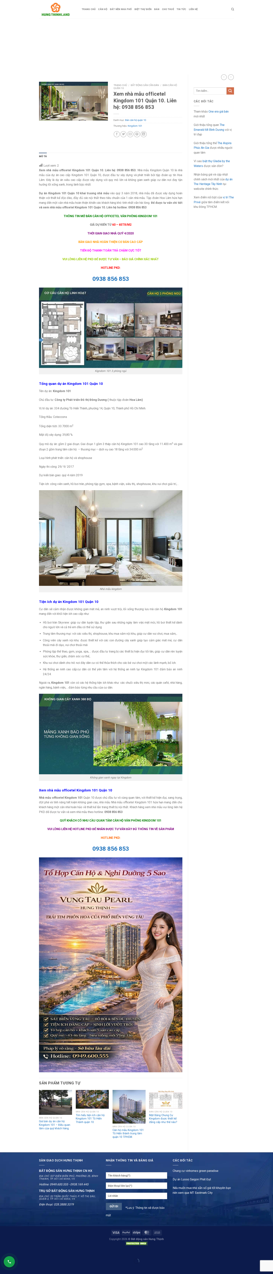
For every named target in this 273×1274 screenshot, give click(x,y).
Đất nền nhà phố (121, 9)
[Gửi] (230, 91)
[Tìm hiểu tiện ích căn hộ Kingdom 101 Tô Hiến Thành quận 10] (92, 1099)
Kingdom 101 (135, 125)
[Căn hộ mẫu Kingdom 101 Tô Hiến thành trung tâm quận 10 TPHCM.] (129, 1106)
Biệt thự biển (143, 9)
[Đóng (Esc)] (3, 1252)
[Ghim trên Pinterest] (137, 134)
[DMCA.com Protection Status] (136, 1243)
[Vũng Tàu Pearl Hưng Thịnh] (110, 964)
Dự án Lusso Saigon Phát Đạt (192, 1179)
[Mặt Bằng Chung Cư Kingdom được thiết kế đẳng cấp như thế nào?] (165, 1099)
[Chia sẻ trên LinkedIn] (144, 134)
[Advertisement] (136, 46)
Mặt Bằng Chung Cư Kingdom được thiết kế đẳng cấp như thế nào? (163, 1119)
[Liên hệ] (9, 1261)
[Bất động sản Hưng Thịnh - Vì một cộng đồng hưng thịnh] (57, 9)
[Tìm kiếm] (232, 9)
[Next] (182, 1118)
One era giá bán (219, 111)
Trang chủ (88, 9)
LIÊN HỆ (193, 9)
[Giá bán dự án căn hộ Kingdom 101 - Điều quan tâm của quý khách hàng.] (55, 1102)
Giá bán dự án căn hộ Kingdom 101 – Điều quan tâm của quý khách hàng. (54, 1125)
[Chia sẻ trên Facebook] (117, 134)
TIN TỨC (181, 9)
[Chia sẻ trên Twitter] (123, 134)
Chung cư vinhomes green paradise (195, 1171)
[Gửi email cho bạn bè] (130, 134)
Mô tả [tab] (43, 156)
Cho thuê (168, 9)
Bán (156, 9)
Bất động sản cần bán (145, 85)
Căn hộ (102, 9)
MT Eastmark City (201, 1193)
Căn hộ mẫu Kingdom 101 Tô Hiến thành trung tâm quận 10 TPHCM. (128, 1134)
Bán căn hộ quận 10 (135, 120)
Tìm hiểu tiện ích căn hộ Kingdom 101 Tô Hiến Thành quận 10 (90, 1119)
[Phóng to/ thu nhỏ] (14, 1252)
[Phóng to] (44, 116)
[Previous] (39, 1118)
